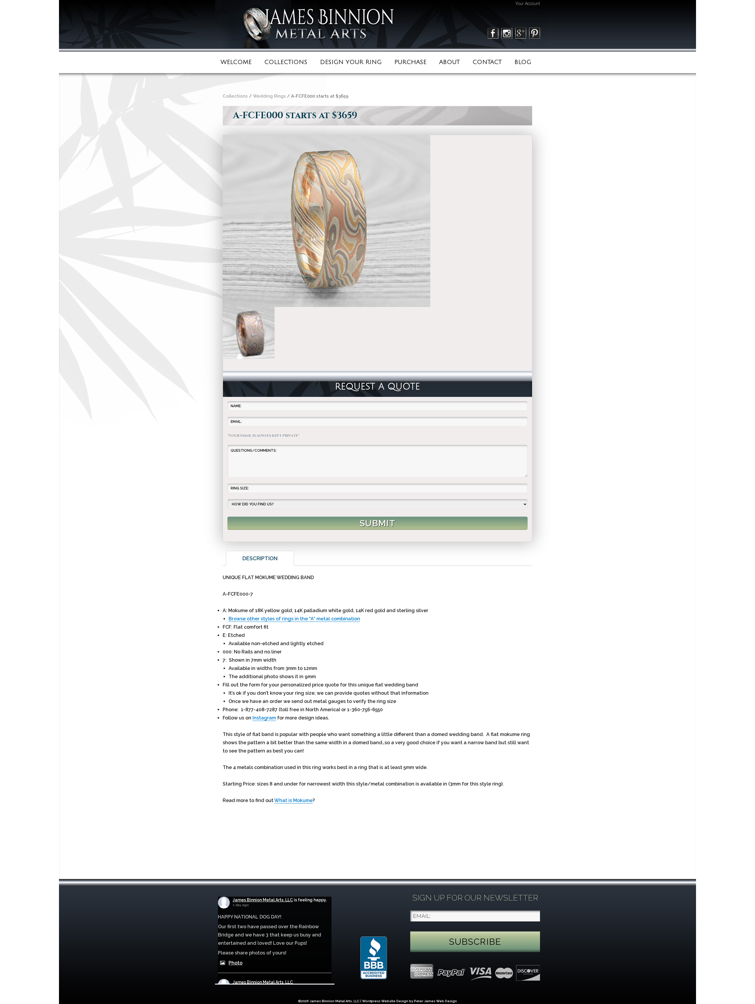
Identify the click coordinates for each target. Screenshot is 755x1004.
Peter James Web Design (435, 1001)
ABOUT (449, 62)
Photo (235, 963)
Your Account (527, 3)
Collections (285, 62)
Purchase (410, 62)
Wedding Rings (269, 95)
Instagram (264, 718)
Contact (487, 62)
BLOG (522, 62)
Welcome (236, 62)
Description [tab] (260, 558)
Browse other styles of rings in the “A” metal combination (294, 619)
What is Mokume (293, 800)
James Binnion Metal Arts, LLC (263, 900)
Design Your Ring (351, 62)
